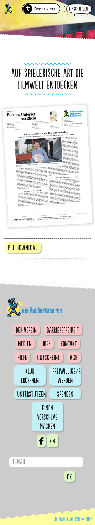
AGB (74, 357)
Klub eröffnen (30, 376)
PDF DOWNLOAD (23, 248)
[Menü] (10, 9)
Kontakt (69, 344)
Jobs (46, 344)
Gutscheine (48, 357)
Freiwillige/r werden (67, 376)
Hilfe (22, 357)
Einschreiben (78, 9)
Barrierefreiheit (63, 330)
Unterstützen (31, 394)
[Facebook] (41, 441)
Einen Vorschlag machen (47, 417)
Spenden (65, 394)
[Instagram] (52, 440)
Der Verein (26, 330)
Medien (25, 344)
